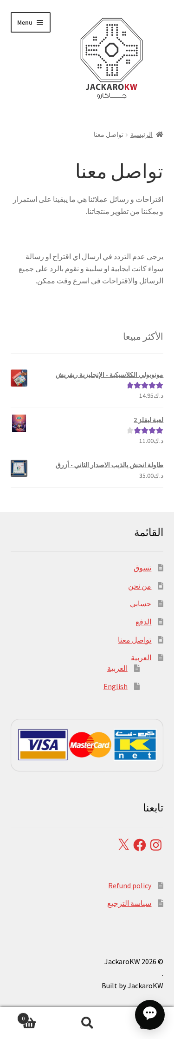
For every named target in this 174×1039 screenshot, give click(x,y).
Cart (40, 1015)
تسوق (142, 567)
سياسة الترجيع (129, 903)
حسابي (140, 603)
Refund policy (129, 885)
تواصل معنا (134, 639)
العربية (141, 657)
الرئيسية (141, 134)
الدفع (143, 621)
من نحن (139, 585)
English (115, 686)
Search (87, 1023)
